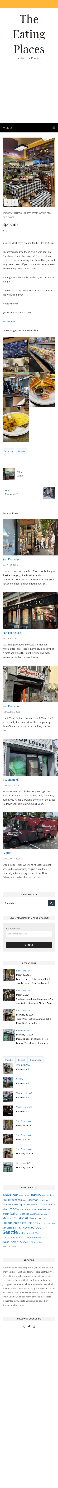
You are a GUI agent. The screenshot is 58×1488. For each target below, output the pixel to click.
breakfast (43, 1200)
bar (43, 1195)
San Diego (7, 1227)
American (8, 451)
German (27, 1209)
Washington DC (12, 1242)
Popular (9, 1059)
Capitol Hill (24, 1204)
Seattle (7, 853)
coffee (43, 1204)
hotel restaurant (39, 1209)
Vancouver (11, 1237)
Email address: (13, 928)
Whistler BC (28, 1242)
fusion (20, 1209)
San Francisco (12, 559)
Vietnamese (26, 1237)
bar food (50, 1195)
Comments (35, 1059)
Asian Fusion (24, 1196)
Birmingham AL (17, 1200)
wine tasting (39, 1242)
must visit (21, 1218)
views (37, 1237)
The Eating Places (29, 33)
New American (38, 1218)
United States (31, 213)
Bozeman (32, 1200)
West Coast (8, 217)
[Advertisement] (29, 93)
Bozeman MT (11, 779)
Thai (37, 1233)
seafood (35, 1227)
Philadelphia (11, 1223)
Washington (45, 213)
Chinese (33, 1204)
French (13, 1209)
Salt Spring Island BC (47, 1223)
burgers (15, 1205)
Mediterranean (40, 1214)
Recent (21, 1059)
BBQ (5, 1199)
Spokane (21, 451)
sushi (32, 1233)
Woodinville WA (9, 1246)
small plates (23, 1233)
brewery (7, 1204)
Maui (32, 1214)
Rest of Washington (13, 213)
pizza (23, 1223)
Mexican (8, 1218)
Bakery (35, 1194)
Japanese (24, 1213)
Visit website (9, 321)
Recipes (32, 1222)
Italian (14, 1213)
